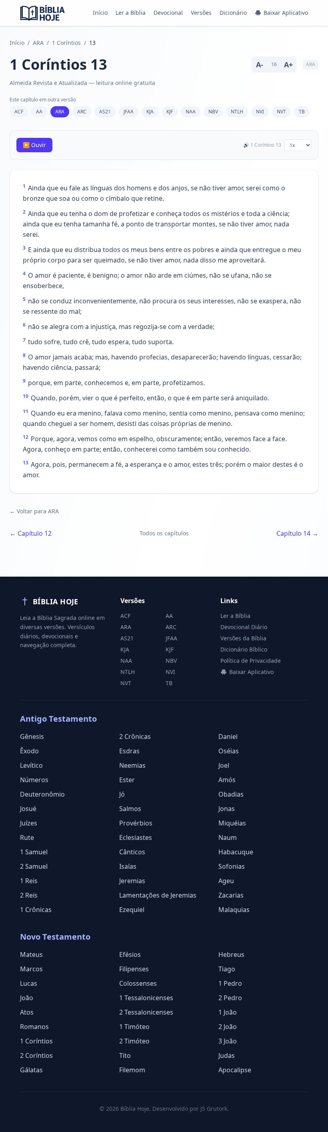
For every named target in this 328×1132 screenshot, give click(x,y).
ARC (81, 111)
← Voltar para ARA (34, 511)
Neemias (132, 765)
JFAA (129, 111)
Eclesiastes (135, 837)
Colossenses (138, 983)
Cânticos (132, 851)
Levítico (31, 765)
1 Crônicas (36, 909)
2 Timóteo (134, 1041)
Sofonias (231, 866)
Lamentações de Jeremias (157, 895)
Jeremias (132, 880)
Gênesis (32, 736)
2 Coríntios (36, 1055)
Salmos (130, 808)
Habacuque (235, 851)
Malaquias (234, 909)
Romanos (34, 1026)
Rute (27, 837)
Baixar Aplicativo (286, 12)
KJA (150, 111)
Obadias (231, 794)
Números (34, 779)
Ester (127, 779)
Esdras (129, 751)
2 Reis (29, 895)
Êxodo (29, 751)
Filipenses (134, 969)
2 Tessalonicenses (146, 1012)
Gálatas (31, 1069)
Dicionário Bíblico (243, 649)
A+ (288, 64)
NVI (260, 111)
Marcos (31, 969)
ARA (38, 42)
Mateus (31, 954)
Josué (28, 808)
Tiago (226, 969)
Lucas (28, 983)
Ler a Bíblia (131, 12)
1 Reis (29, 880)
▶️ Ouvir (34, 145)
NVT (281, 111)
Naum (227, 837)
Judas (226, 1055)
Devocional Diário (243, 627)
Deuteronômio (42, 794)
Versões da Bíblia (243, 638)
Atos (27, 1012)
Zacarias (231, 895)
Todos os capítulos (164, 533)
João (26, 997)
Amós (227, 779)
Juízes (28, 823)
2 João (227, 1026)
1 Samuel (34, 851)
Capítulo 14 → (297, 533)
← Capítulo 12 (31, 533)
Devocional (168, 12)
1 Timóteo (134, 1026)
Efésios (130, 954)
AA (39, 111)
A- (259, 64)
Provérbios (135, 823)
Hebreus (231, 954)
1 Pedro (230, 983)
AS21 (105, 111)
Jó (122, 794)
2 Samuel (34, 866)
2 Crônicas (135, 736)
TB (302, 111)
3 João (227, 1041)
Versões (201, 12)
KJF (169, 111)
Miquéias (232, 823)
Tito (125, 1055)
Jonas (226, 808)
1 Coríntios (66, 42)
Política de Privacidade (250, 660)
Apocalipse (234, 1069)
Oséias (228, 751)
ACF (18, 111)
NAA (191, 111)
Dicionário (233, 12)
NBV (213, 111)
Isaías (127, 866)
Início (100, 12)
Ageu (226, 880)
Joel (223, 765)
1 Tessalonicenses (146, 997)
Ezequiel (131, 909)
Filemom (132, 1069)
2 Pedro (230, 997)
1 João (227, 1012)
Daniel (228, 736)
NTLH (237, 111)
